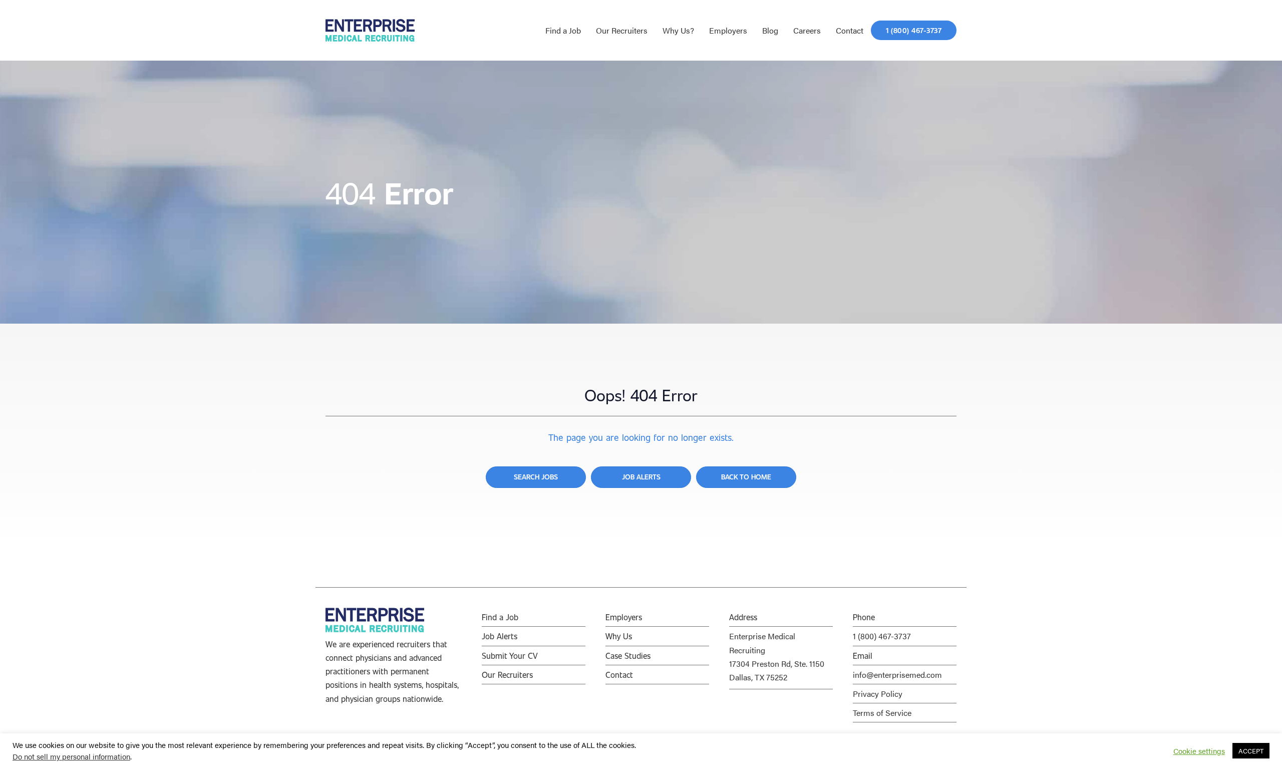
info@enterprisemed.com (897, 674)
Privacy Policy (877, 693)
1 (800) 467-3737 (882, 636)
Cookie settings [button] (1199, 750)
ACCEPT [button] (1250, 750)
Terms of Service (882, 712)
